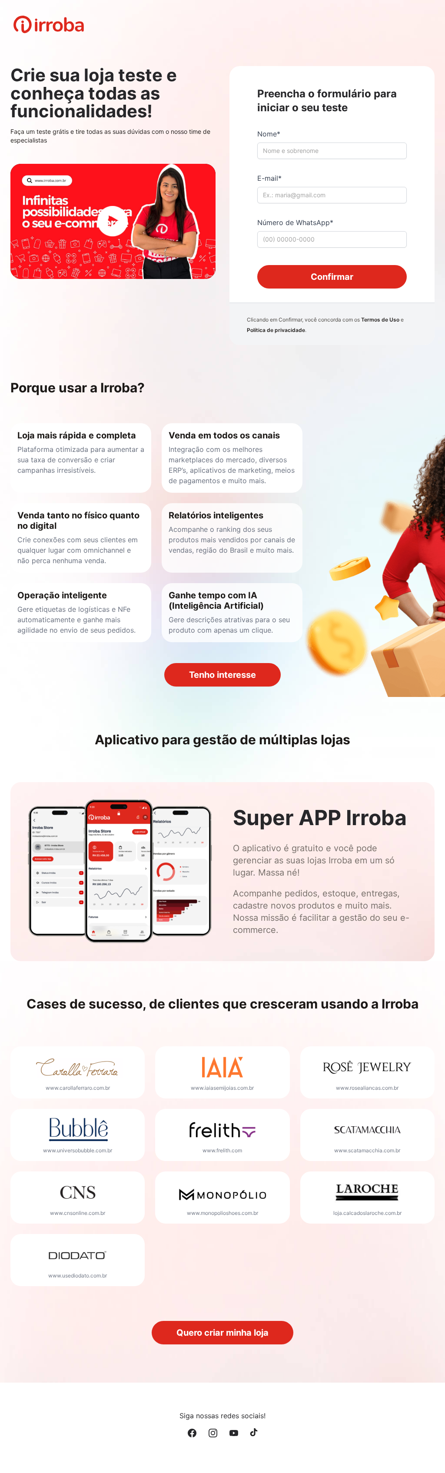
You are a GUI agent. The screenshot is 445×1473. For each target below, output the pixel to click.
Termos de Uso (380, 319)
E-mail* (269, 178)
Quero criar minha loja (222, 1332)
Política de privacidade (276, 330)
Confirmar (332, 277)
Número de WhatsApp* (295, 222)
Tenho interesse (222, 675)
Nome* (268, 133)
